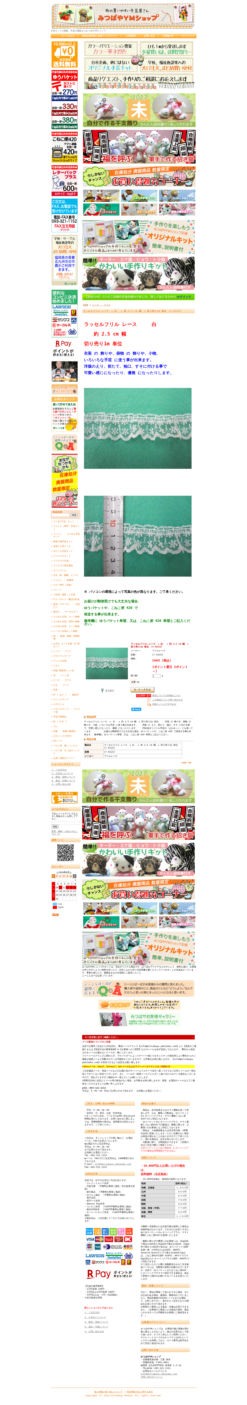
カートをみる (67, 36)
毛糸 (55, 689)
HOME (85, 305)
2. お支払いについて (62, 773)
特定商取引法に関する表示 (140, 1392)
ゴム (55, 726)
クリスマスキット (62, 556)
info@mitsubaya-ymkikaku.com (113, 1164)
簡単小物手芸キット (63, 541)
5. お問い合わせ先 (61, 784)
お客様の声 (168, 36)
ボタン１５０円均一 (63, 736)
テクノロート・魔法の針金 (66, 599)
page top (186, 762)
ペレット (57, 589)
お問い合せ (149, 36)
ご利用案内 (130, 36)
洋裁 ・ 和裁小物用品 (64, 731)
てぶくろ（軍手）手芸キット (66, 527)
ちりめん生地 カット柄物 (66, 616)
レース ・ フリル (62, 651)
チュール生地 (59, 660)
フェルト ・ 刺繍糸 (63, 580)
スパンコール (59, 570)
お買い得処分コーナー (64, 758)
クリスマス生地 (61, 560)
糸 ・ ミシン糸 (61, 675)
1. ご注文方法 (59, 770)
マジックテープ (61, 699)
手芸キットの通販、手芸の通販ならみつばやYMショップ (78, 30)
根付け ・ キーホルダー (65, 611)
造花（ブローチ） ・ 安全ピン (66, 605)
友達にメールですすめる (164, 704)
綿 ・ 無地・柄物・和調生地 (66, 637)
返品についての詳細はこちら (166, 695)
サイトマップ (188, 36)
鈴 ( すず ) (60, 721)
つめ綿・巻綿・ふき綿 (64, 594)
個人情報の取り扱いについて (108, 1392)
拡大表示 (109, 690)
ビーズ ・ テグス (62, 680)
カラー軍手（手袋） (63, 585)
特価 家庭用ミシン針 (63, 670)
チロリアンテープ (62, 656)
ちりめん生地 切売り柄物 (66, 621)
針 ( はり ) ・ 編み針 (66, 694)
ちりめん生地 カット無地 (66, 626)
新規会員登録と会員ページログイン (99, 36)
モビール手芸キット (63, 551)
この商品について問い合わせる (167, 700)
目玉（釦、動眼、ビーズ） (66, 575)
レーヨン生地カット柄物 (65, 631)
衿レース (57, 740)
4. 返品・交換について (63, 780)
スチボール (58, 704)
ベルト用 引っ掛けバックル (66, 752)
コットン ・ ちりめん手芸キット (66, 535)
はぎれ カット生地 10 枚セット (66, 645)
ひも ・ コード (61, 685)
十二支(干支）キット (63, 521)
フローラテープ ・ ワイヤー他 (66, 710)
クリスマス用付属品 (63, 565)
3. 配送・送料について (63, 777)
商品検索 (58, 512)
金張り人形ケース (62, 546)
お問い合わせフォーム (151, 1377)
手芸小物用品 (59, 716)
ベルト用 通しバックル (65, 745)
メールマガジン (60, 809)
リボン (56, 665)
